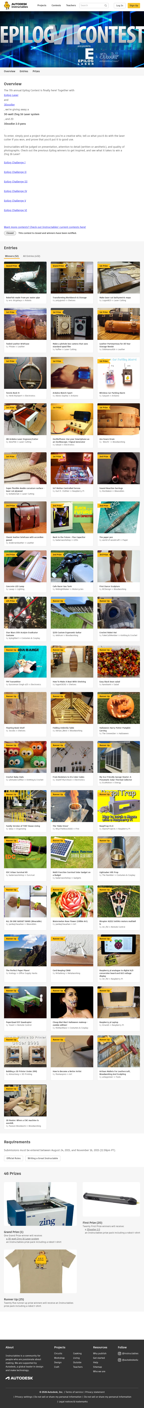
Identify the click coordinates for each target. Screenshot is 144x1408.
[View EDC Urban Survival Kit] (25, 852)
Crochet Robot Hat (108, 632)
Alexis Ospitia (62, 395)
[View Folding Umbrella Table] (72, 708)
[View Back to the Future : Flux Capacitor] (72, 517)
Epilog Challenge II (15, 172)
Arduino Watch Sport (62, 393)
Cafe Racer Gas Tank (62, 586)
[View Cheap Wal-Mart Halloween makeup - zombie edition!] (72, 1002)
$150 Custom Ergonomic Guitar (67, 632)
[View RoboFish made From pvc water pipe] (25, 278)
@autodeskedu (130, 1360)
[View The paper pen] (118, 517)
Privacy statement (95, 1392)
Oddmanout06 (108, 349)
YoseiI (11, 1025)
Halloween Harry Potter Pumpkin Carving (114, 729)
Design (58, 1362)
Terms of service (74, 1392)
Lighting (20, 589)
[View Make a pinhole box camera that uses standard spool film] (72, 324)
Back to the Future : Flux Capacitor (69, 537)
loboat (58, 444)
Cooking (77, 1353)
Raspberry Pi (78, 491)
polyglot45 (60, 300)
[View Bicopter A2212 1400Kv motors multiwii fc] (118, 902)
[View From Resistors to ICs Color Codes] (72, 757)
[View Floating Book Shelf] (25, 708)
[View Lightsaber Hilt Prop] (118, 852)
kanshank (106, 684)
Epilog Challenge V (15, 200)
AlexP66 (12, 442)
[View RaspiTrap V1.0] (118, 806)
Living (76, 1358)
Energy (118, 782)
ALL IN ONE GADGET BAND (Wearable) (24, 921)
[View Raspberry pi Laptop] (118, 1002)
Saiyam (105, 395)
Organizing (21, 828)
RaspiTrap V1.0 (106, 826)
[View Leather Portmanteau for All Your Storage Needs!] (118, 324)
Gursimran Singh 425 (18, 684)
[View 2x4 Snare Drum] (118, 419)
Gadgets (77, 878)
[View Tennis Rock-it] (25, 373)
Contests (56, 5)
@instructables (130, 1353)
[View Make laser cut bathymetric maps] (118, 278)
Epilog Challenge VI (15, 210)
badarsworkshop (63, 540)
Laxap (11, 589)
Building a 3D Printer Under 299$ (21, 1071)
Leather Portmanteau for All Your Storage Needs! (114, 345)
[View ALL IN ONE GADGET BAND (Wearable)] (25, 902)
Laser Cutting (120, 300)
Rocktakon (107, 491)
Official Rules (13, 1158)
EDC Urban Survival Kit (17, 872)
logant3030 (61, 684)
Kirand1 (105, 1025)
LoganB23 (106, 300)
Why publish (99, 1353)
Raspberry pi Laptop (108, 1022)
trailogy (12, 973)
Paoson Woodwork (17, 1126)
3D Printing (27, 1074)
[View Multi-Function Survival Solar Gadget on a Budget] (72, 852)
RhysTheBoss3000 (64, 828)
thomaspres (61, 1074)
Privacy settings (23, 1396)
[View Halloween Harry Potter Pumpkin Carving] (118, 708)
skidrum (59, 635)
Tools (118, 1077)
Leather (21, 346)
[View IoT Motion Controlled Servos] (72, 468)
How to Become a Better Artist (67, 1071)
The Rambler (108, 875)
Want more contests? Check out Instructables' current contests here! (45, 227)
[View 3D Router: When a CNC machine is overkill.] (25, 1101)
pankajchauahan (16, 924)
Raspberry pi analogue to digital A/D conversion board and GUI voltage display (116, 973)
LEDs (76, 540)
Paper (125, 540)
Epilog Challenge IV (15, 191)
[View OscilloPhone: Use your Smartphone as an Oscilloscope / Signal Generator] (72, 419)
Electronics (30, 395)
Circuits (58, 1353)
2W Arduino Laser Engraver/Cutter (22, 439)
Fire (77, 828)
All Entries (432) (31, 256)
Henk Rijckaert (15, 395)
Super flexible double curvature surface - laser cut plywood (25, 489)
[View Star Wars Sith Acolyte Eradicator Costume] (25, 613)
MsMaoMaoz (61, 1027)
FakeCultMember (110, 635)
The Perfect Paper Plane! (18, 970)
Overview (9, 71)
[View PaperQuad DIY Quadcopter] (25, 1002)
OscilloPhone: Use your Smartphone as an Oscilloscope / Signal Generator (71, 440)
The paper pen (106, 537)
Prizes (36, 71)
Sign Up (134, 5)
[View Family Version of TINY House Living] (25, 806)
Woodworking (119, 442)
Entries (24, 71)
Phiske (12, 346)
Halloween (124, 733)
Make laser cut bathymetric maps (115, 297)
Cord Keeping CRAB (61, 970)
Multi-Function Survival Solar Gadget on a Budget (72, 874)
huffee (58, 349)
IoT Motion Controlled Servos (66, 488)
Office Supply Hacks (28, 973)
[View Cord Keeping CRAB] (72, 951)
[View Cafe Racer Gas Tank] (72, 566)
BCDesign (106, 589)
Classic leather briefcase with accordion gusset (24, 538)
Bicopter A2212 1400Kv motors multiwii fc (117, 923)
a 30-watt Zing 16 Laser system (22, 1238)
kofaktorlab (14, 493)
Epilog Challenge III (15, 181)
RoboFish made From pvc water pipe (23, 297)
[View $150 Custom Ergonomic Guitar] (72, 613)
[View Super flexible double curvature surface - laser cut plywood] (25, 468)
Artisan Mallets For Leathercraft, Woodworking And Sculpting (114, 1073)
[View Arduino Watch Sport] (72, 373)
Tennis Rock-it (13, 393)
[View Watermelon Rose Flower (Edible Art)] (72, 902)
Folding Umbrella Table (63, 727)
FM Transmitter (13, 681)
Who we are (99, 1371)
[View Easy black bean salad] (118, 662)
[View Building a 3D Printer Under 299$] (25, 1051)
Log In (119, 5)
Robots (28, 300)
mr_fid (105, 927)
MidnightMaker (62, 589)
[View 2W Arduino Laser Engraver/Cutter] (25, 419)
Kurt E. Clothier (62, 491)
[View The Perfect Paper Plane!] (25, 951)
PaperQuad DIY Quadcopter (19, 1022)
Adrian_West (61, 730)
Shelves (71, 300)
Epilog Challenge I (14, 162)
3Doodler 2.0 (93, 1229)
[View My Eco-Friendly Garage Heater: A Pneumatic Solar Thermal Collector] (118, 757)
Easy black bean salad (109, 681)
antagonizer (107, 1077)
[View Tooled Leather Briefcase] (25, 324)
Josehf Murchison (64, 779)
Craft (56, 1367)
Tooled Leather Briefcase (17, 343)
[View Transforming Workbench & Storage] (72, 278)
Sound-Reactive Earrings (111, 488)
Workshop (59, 1358)
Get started (99, 1358)
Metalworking (74, 973)
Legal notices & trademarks (73, 1401)
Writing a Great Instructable (43, 1158)
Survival (31, 875)
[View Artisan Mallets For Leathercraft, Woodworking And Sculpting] (118, 1051)
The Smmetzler (109, 733)
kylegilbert (14, 638)
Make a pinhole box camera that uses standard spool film (70, 345)
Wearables (119, 491)
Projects (41, 5)
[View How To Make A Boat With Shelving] (72, 662)
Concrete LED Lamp (15, 586)
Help (95, 1362)
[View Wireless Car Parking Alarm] (118, 373)
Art (74, 924)
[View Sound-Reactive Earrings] (118, 468)
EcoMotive (107, 782)
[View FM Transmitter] (25, 662)
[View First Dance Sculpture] (118, 566)
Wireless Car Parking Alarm (112, 393)
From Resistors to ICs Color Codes (68, 777)
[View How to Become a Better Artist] (72, 1051)
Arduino (74, 395)
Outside (77, 1362)
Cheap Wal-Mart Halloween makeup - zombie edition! (70, 1023)
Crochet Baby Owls (15, 777)
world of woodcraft (111, 540)
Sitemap (97, 1367)
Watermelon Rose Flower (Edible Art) (70, 921)
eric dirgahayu (15, 300)
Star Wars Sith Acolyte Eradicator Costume (22, 634)
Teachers (71, 5)
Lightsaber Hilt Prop (108, 872)
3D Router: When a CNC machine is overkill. (22, 1122)
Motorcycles (77, 589)
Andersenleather (16, 542)
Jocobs (12, 730)
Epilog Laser (11, 95)
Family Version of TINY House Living (23, 826)
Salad (116, 684)
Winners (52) (12, 256)
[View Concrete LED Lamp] (25, 566)
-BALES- (106, 442)
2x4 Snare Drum (106, 439)
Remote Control (118, 927)
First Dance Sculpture (109, 586)
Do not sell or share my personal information (58, 1396)
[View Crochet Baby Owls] (25, 757)
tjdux (11, 828)
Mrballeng (60, 973)
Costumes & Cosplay (31, 638)
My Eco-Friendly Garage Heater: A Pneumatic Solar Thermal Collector (115, 778)
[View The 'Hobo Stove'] (72, 806)
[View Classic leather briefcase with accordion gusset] (25, 517)
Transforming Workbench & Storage (70, 297)
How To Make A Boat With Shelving (69, 681)
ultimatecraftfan (16, 779)
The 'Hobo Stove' (60, 826)
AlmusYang (14, 1074)
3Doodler (9, 104)
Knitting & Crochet (129, 635)
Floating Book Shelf (15, 727)
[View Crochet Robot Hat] (118, 613)
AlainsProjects (108, 828)
